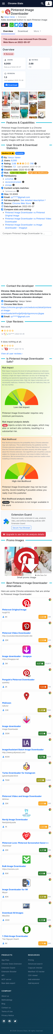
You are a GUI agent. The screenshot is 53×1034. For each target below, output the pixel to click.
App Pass (5, 960)
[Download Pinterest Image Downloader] (14, 79)
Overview (8, 31)
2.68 (23, 163)
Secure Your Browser (21, 528)
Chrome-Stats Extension (12, 964)
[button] (3, 3)
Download (23, 31)
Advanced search (35, 964)
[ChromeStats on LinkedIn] (4, 1021)
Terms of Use (7, 1011)
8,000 (14, 160)
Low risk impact (18, 172)
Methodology (7, 1000)
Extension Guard (8, 968)
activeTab (9, 179)
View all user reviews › (12, 353)
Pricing (31, 960)
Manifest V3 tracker (36, 972)
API (3, 975)
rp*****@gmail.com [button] (20, 197)
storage (8, 185)
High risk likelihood (38, 172)
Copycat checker (35, 968)
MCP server (6, 979)
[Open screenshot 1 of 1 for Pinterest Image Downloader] (23, 104)
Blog (3, 1004)
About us (5, 996)
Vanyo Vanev (9, 17)
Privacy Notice (8, 1015)
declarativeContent (13, 182)
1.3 (14, 166)
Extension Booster (9, 972)
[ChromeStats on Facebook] (9, 1021)
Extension (22, 17)
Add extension (34, 979)
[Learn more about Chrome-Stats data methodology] (33, 203)
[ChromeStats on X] (15, 1021)
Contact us (6, 1008)
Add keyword (33, 983)
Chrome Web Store (21, 203)
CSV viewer (33, 975)
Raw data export (8, 983)
